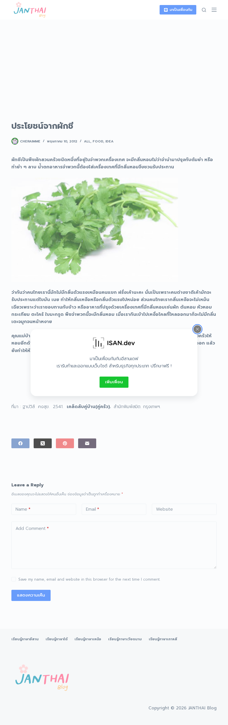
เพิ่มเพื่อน (114, 382)
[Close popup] (197, 329)
